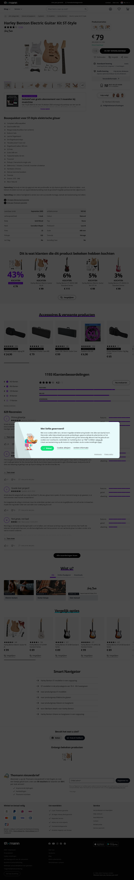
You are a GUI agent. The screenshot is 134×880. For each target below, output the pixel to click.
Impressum (98, 454)
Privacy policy (108, 454)
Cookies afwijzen (63, 448)
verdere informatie (80, 448)
